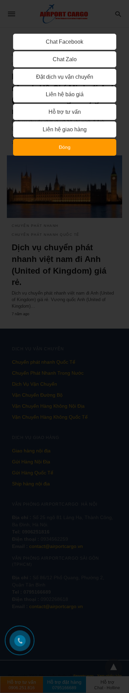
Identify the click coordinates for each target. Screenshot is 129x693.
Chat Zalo (65, 59)
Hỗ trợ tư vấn (65, 112)
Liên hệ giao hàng (65, 129)
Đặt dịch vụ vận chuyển (64, 77)
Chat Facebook (64, 42)
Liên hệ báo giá (65, 94)
